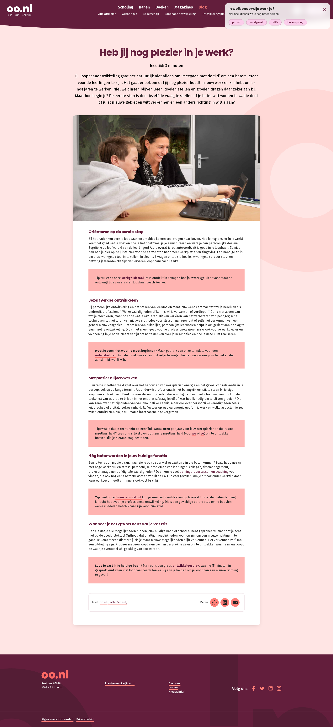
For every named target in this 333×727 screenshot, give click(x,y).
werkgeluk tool (133, 278)
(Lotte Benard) (117, 602)
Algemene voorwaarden (57, 719)
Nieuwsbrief (176, 691)
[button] (214, 602)
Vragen (173, 687)
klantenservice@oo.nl (120, 683)
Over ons (174, 683)
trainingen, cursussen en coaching (204, 471)
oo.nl (103, 602)
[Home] (19, 10)
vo (202, 433)
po (194, 433)
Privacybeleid (85, 719)
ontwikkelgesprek (186, 565)
